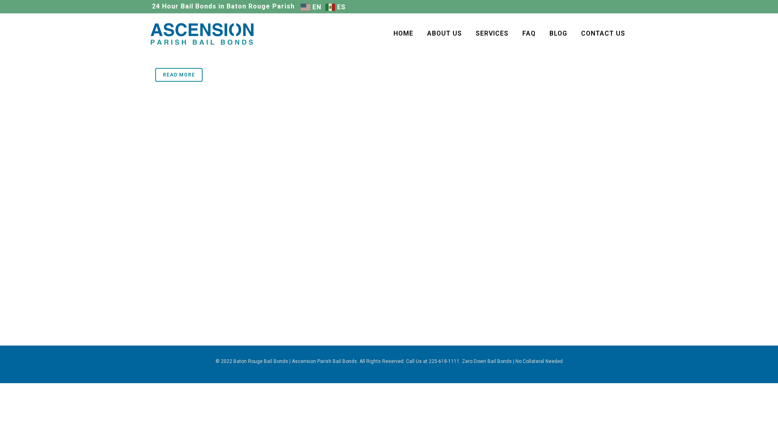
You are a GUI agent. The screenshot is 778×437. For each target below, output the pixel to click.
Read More (179, 75)
